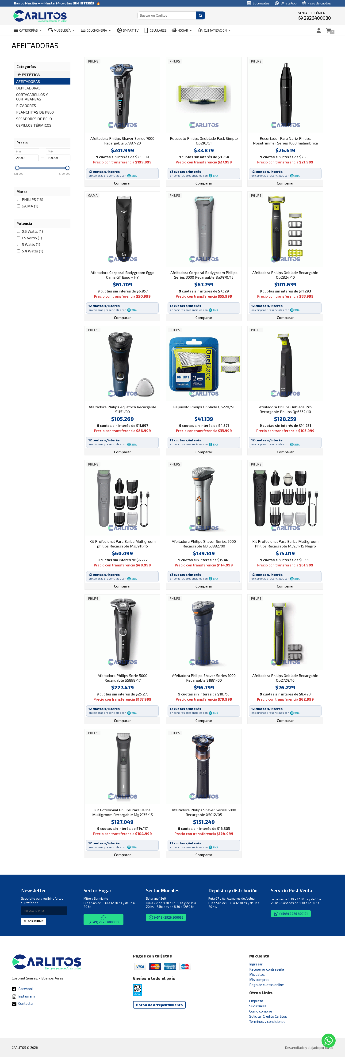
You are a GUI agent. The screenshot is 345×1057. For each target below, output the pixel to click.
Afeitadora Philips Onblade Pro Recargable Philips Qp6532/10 (285, 409)
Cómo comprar (260, 1011)
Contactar (26, 1003)
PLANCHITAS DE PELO (35, 112)
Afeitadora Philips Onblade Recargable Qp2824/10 (285, 274)
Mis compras (259, 979)
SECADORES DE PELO (34, 118)
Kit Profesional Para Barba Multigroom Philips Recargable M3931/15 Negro (285, 543)
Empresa (256, 1001)
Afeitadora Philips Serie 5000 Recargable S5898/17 (122, 677)
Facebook (26, 989)
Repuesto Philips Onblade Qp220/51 (203, 407)
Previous (89, 95)
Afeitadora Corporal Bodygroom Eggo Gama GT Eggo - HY (122, 274)
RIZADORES (26, 105)
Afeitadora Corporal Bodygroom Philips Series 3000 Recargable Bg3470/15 (204, 274)
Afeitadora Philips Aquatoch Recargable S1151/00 (122, 409)
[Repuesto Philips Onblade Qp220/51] (204, 363)
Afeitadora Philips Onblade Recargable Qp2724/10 (285, 677)
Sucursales (261, 3)
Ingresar (256, 964)
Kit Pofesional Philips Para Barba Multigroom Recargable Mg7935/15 (122, 812)
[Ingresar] (318, 30)
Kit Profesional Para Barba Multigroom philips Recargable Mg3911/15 (122, 543)
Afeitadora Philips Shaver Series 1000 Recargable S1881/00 (204, 677)
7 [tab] (218, 667)
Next (155, 95)
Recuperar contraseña (266, 969)
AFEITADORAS (28, 81)
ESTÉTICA (30, 74)
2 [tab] (115, 130)
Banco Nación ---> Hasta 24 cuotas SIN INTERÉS (54, 3)
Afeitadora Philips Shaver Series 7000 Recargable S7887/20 (122, 140)
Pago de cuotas (319, 3)
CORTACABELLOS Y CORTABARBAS (32, 96)
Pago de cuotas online (266, 985)
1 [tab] (110, 130)
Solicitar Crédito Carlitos (268, 1016)
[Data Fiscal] (137, 994)
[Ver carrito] (328, 30)
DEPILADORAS (28, 88)
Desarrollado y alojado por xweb (309, 1048)
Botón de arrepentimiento (159, 1005)
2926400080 (317, 18)
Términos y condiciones (267, 1021)
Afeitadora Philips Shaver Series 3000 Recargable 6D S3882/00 (204, 543)
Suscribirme (33, 921)
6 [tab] (134, 130)
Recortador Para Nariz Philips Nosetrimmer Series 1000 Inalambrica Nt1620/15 (285, 141)
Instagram (26, 996)
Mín (18, 151)
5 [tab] (129, 130)
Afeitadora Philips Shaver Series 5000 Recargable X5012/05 (204, 812)
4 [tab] (125, 130)
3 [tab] (120, 130)
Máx (50, 151)
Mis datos (257, 974)
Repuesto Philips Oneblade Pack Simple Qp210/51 (204, 140)
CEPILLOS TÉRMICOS (33, 125)
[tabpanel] (122, 95)
